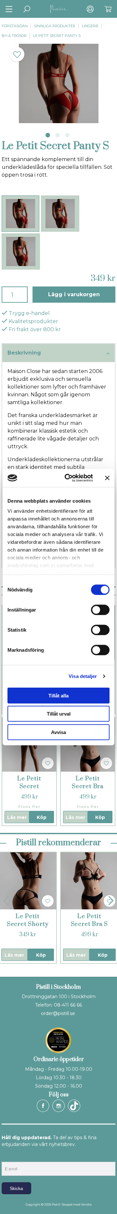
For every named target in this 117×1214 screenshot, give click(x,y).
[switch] (100, 609)
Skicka (16, 1188)
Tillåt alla (58, 695)
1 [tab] (48, 135)
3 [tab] (67, 135)
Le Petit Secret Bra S (89, 920)
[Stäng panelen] (107, 478)
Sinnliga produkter (54, 26)
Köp (41, 817)
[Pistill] (58, 9)
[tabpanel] (58, 83)
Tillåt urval (59, 714)
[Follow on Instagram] (58, 1106)
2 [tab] (57, 135)
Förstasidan (15, 26)
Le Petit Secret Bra (88, 782)
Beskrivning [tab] (24, 353)
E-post (8, 1156)
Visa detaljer (83, 676)
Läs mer (17, 817)
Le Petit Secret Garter (29, 786)
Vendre (86, 1204)
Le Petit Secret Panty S (57, 35)
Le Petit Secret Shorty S (27, 924)
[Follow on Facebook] (43, 1106)
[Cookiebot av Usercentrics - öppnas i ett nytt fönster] (68, 478)
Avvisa (58, 732)
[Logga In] (90, 9)
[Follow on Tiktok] (74, 1106)
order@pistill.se (58, 1013)
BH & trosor (14, 35)
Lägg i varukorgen (74, 294)
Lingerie (90, 26)
